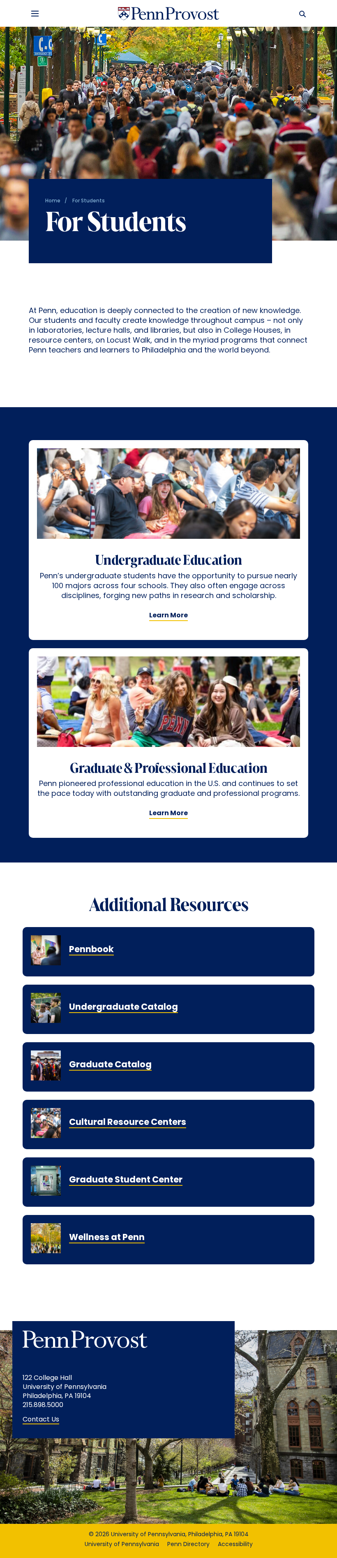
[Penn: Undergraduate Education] (168, 501)
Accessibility (235, 1545)
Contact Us (41, 1420)
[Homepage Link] (168, 13)
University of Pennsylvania (122, 1545)
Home (52, 201)
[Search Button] (300, 13)
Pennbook (91, 950)
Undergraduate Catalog (123, 1007)
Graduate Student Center (125, 1180)
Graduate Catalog (110, 1065)
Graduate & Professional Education (169, 769)
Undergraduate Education (168, 561)
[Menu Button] (35, 14)
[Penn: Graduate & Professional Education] (168, 709)
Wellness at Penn (107, 1237)
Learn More (168, 615)
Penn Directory (188, 1545)
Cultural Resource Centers (127, 1122)
